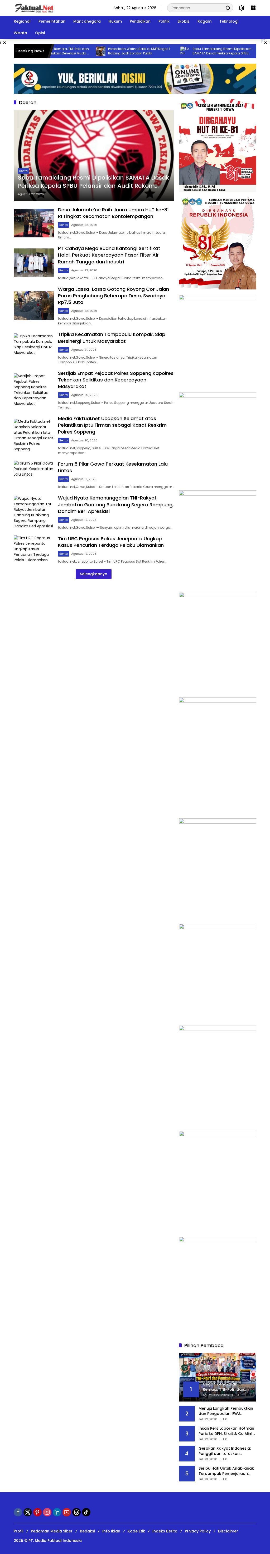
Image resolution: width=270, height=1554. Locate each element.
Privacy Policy (198, 1531)
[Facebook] (18, 1512)
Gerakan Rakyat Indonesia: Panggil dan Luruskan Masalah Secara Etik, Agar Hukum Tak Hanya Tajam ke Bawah (225, 1451)
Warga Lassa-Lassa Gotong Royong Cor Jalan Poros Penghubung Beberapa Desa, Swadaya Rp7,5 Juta (113, 295)
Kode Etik (136, 1531)
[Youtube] (66, 1512)
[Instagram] (47, 1512)
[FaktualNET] (34, 7)
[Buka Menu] (253, 8)
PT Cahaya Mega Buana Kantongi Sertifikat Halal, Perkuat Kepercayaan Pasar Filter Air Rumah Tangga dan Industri (109, 255)
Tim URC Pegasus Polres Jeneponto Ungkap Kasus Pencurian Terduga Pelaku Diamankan (111, 541)
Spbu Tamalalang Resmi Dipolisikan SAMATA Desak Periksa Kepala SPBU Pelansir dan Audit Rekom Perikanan (196, 51)
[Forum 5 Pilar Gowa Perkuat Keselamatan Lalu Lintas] (34, 475)
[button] (228, 7)
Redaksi (87, 1531)
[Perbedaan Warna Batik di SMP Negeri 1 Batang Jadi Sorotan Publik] (75, 51)
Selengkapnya (93, 574)
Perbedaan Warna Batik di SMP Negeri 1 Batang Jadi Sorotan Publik (113, 51)
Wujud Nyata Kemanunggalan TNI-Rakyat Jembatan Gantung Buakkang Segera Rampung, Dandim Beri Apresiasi (115, 504)
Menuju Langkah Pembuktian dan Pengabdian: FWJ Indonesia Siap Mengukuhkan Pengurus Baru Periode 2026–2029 (227, 1411)
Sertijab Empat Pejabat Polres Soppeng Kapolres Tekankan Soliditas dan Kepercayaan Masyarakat (115, 380)
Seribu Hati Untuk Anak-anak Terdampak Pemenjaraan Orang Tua (226, 1471)
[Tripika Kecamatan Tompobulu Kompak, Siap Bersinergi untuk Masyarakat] (34, 347)
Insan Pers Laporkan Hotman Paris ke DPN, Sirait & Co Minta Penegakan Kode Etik (227, 1431)
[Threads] (76, 1512)
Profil (18, 1531)
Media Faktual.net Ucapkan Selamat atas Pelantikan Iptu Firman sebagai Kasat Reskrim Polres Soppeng (112, 425)
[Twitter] (27, 1512)
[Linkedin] (57, 1512)
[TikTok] (86, 1512)
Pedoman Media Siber (52, 1531)
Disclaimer (228, 1531)
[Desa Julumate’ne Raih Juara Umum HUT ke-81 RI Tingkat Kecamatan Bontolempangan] (244, 51)
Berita (23, 171)
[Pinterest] (37, 1512)
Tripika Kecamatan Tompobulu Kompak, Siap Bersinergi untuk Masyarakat (111, 337)
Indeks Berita (164, 1531)
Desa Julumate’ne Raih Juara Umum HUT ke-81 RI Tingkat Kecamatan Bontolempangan (113, 213)
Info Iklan (111, 1531)
